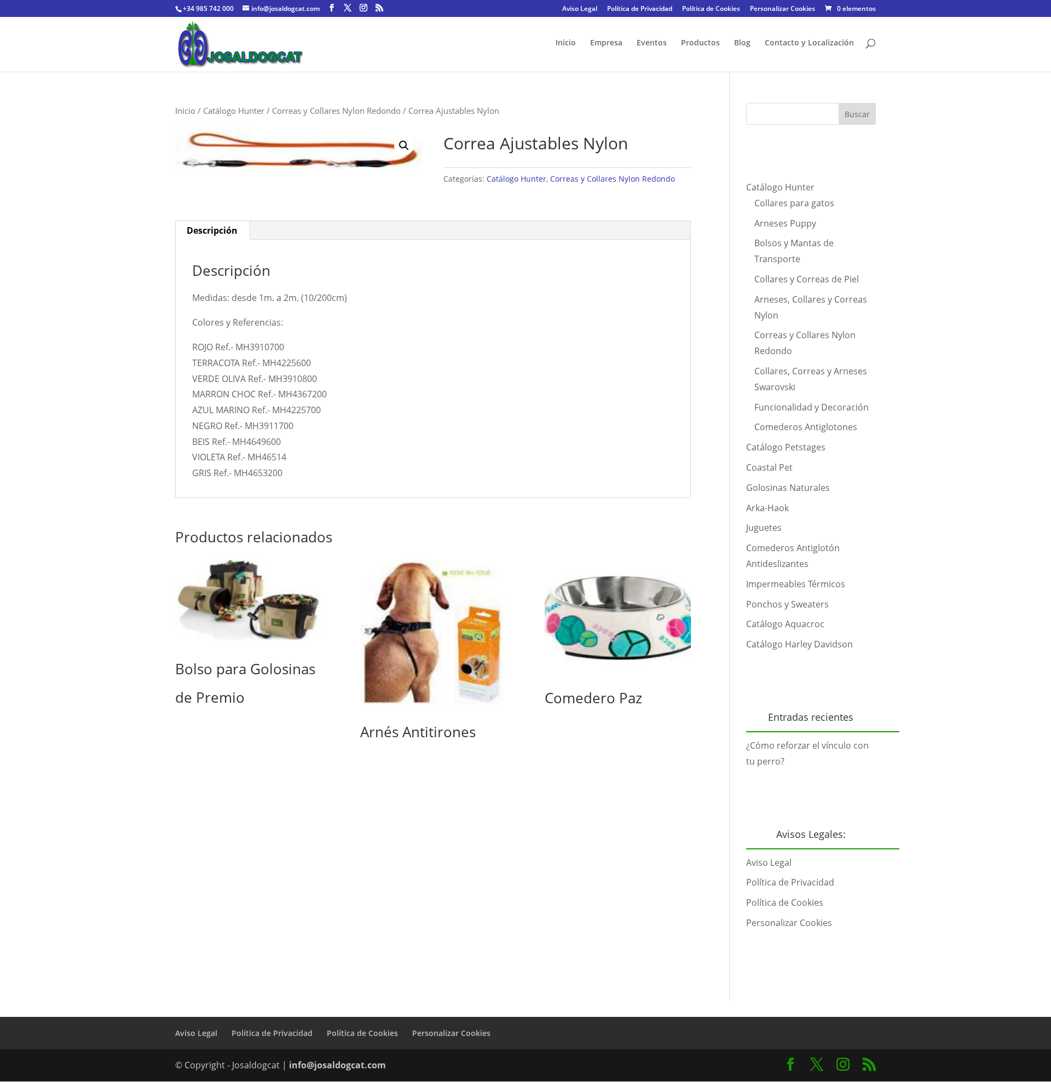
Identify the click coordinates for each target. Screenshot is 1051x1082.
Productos (700, 43)
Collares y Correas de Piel (806, 279)
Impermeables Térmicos (795, 584)
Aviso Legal (579, 9)
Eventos (652, 43)
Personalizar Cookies (782, 9)
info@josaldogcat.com (337, 1065)
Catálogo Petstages (785, 447)
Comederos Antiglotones (805, 427)
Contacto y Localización (809, 43)
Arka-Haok (767, 508)
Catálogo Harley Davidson (799, 644)
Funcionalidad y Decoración (811, 407)
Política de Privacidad (639, 9)
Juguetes (764, 528)
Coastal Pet (769, 467)
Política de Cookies (711, 9)
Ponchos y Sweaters (787, 604)
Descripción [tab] (212, 230)
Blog (742, 43)
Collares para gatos (794, 203)
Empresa (606, 43)
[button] (404, 145)
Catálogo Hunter (233, 110)
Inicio (566, 43)
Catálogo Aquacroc (785, 624)
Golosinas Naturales (788, 488)
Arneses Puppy (785, 223)
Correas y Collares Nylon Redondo (336, 110)
